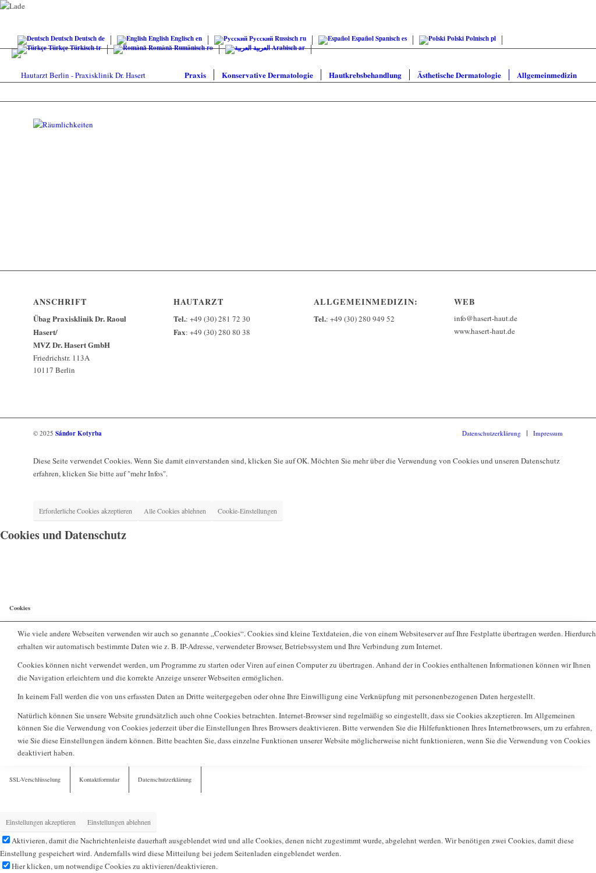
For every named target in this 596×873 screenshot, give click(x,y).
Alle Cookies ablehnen (175, 510)
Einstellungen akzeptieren (41, 821)
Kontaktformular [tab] (99, 779)
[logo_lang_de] (79, 75)
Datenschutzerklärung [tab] (164, 779)
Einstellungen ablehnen (119, 821)
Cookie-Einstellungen (247, 510)
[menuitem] (195, 75)
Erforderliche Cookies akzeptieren (85, 510)
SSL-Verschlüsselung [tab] (35, 779)
